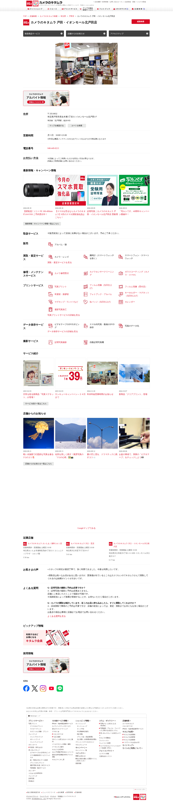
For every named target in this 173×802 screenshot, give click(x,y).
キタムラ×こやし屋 (58, 759)
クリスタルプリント (36, 726)
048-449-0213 (53, 148)
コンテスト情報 (104, 753)
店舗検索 (33, 16)
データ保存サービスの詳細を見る (62, 331)
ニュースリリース (48, 792)
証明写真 (31, 778)
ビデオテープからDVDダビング (40, 752)
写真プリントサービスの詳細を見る (63, 315)
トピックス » (80, 753)
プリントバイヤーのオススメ (84, 742)
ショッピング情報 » (82, 721)
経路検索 (140, 21)
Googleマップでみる (87, 528)
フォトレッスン (104, 740)
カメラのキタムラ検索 (48, 16)
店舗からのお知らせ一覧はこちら (38, 464)
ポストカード (32, 745)
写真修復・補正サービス (38, 768)
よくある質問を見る (56, 616)
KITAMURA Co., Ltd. (39, 798)
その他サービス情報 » (60, 721)
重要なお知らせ (80, 756)
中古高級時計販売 (82, 731)
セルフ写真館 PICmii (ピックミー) (62, 752)
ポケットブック (35, 739)
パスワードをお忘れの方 (131, 742)
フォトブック (32, 734)
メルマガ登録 (141, 2)
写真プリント (32, 723)
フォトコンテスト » (106, 751)
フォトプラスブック (36, 737)
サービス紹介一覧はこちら (35, 404)
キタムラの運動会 (104, 738)
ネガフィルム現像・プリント (39, 731)
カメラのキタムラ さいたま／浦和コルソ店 (45, 543)
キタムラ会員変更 (129, 737)
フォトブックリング (36, 742)
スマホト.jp (55, 731)
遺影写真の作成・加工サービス (40, 765)
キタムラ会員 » (128, 732)
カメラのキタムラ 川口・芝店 (82, 543)
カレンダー (32, 771)
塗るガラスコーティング (60, 729)
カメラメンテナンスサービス (61, 726)
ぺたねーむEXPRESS (35, 773)
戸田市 (71, 16)
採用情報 (105, 2)
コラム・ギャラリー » (107, 721)
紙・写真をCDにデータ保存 (39, 760)
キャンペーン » (81, 747)
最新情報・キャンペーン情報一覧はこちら (42, 224)
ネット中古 (80, 729)
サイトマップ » (128, 745)
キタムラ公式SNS (58, 749)
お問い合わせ (114, 2)
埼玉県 (63, 16)
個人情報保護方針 (33, 792)
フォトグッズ (32, 776)
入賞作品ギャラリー (105, 756)
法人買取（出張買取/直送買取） (87, 739)
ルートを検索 (77, 126)
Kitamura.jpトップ (35, 716)
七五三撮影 (56, 737)
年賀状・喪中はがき (36, 747)
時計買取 (80, 734)
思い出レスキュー (34, 750)
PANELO (31, 781)
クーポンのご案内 (57, 747)
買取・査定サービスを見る (59, 262)
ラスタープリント (35, 729)
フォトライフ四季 (104, 743)
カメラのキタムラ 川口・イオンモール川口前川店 (131, 545)
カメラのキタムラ (128, 723)
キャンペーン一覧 (81, 750)
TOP (25, 16)
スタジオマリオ (58, 734)
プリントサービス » (35, 721)
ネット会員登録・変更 (127, 2)
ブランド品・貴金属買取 (85, 737)
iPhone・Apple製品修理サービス (62, 723)
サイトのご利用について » (132, 748)
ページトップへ (141, 789)
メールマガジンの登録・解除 (61, 744)
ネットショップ (80, 723)
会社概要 (98, 2)
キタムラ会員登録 (129, 734)
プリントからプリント (37, 763)
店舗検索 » (126, 721)
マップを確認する (57, 126)
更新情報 (78, 763)
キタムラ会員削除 (129, 740)
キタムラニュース (81, 745)
